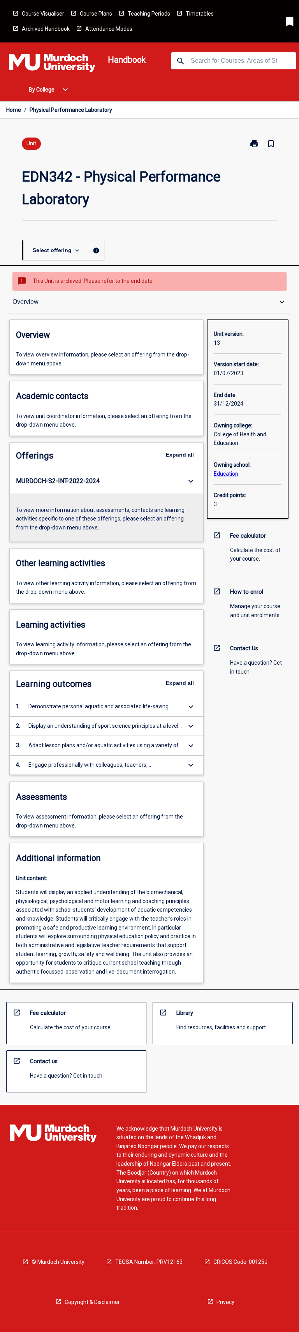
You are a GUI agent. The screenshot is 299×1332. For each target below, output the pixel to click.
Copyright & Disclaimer (92, 1302)
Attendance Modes (108, 29)
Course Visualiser (43, 14)
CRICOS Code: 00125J (240, 1262)
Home (13, 110)
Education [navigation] (226, 474)
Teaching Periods (149, 14)
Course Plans (96, 14)
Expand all (180, 455)
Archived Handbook (46, 29)
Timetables (200, 14)
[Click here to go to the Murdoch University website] (52, 64)
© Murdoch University (58, 1262)
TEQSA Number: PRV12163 (149, 1262)
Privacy (225, 1302)
